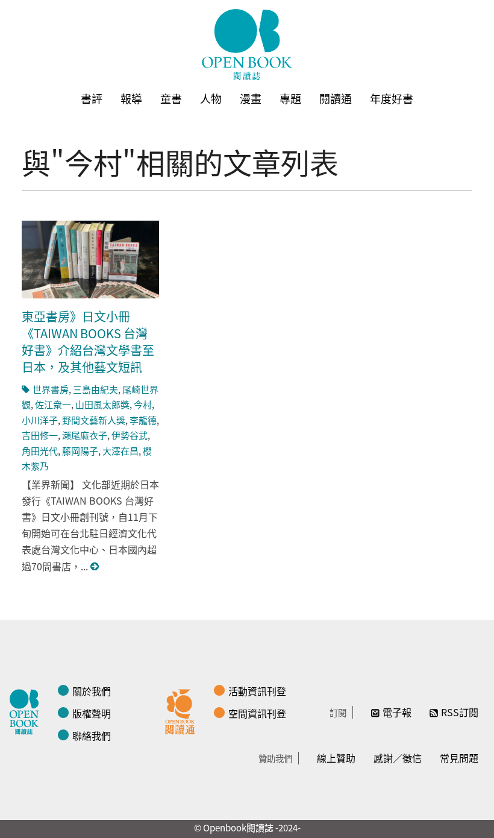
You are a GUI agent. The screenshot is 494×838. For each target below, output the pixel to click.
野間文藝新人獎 (93, 420)
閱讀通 (335, 98)
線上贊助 (336, 758)
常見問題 (459, 758)
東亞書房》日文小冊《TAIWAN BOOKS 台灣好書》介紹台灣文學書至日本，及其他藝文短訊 (88, 341)
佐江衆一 (53, 404)
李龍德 (143, 420)
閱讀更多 (95, 566)
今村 (143, 404)
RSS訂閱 (459, 712)
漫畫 (250, 98)
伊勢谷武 (129, 435)
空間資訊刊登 (257, 713)
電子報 (397, 712)
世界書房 (51, 389)
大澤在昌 (120, 450)
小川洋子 (40, 420)
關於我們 (91, 691)
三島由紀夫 (95, 389)
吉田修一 (40, 435)
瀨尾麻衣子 (84, 435)
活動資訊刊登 (257, 691)
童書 (171, 98)
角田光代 (40, 450)
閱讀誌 (27, 710)
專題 (290, 98)
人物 (211, 98)
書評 (91, 98)
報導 (131, 98)
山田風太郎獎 (102, 404)
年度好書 (391, 98)
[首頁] (247, 44)
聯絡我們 (91, 735)
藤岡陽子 (80, 450)
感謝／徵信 (398, 758)
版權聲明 (91, 713)
